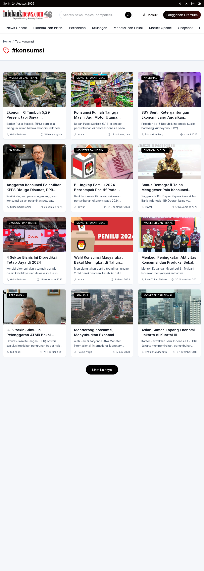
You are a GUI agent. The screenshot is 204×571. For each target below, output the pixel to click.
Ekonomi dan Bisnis (48, 28)
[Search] (128, 15)
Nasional (150, 77)
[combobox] (96, 15)
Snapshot (185, 28)
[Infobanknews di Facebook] (180, 3)
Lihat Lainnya (102, 370)
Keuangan (99, 28)
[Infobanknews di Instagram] (192, 3)
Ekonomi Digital (155, 150)
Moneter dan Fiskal (128, 28)
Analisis (82, 295)
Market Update (160, 28)
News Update (16, 28)
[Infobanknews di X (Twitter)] (186, 3)
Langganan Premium (182, 15)
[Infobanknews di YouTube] (199, 3)
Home (7, 41)
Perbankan (77, 28)
